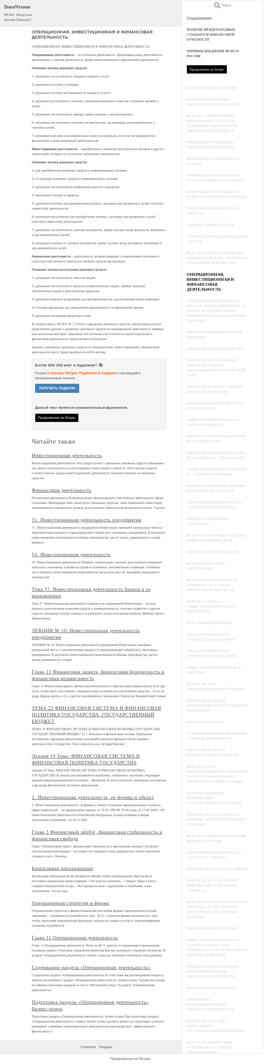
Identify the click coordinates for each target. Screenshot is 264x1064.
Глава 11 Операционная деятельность (75, 937)
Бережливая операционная (62, 868)
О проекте (88, 1047)
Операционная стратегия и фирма (70, 902)
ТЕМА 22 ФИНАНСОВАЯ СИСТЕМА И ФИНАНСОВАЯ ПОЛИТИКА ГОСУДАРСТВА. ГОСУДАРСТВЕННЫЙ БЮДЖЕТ (96, 714)
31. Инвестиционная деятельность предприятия (86, 519)
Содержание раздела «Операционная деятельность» (91, 967)
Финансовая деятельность (61, 490)
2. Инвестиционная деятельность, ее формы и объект (93, 797)
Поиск (222, 5)
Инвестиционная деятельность (67, 455)
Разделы (105, 1047)
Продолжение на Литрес (207, 69)
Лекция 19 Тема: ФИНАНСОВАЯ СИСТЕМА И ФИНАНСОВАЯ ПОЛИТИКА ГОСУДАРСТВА (86, 759)
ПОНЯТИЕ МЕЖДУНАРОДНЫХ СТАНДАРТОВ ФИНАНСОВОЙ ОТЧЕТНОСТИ (211, 34)
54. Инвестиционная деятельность (71, 554)
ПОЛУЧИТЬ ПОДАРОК (57, 388)
